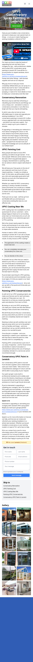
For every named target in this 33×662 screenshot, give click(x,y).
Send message (16, 475)
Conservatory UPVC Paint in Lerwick (14, 497)
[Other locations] (25, 4)
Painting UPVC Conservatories (13, 494)
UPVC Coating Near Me (10, 491)
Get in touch (16, 26)
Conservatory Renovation (11, 486)
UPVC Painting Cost (9, 489)
